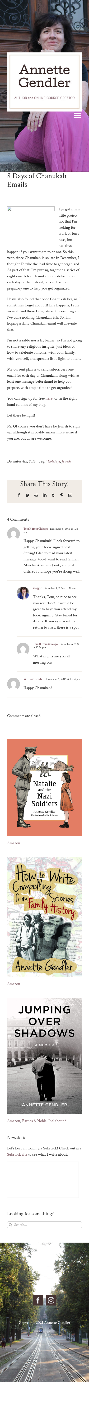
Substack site (17, 1154)
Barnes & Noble (34, 1120)
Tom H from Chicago (35, 529)
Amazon (13, 843)
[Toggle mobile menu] (78, 115)
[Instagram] (51, 1300)
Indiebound (57, 1120)
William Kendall (33, 679)
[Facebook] (38, 1300)
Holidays (54, 461)
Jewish (66, 461)
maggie (37, 588)
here (49, 398)
